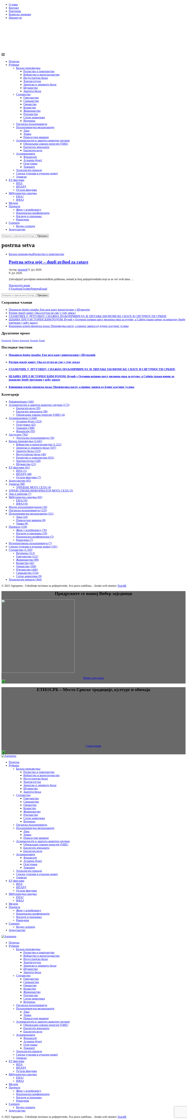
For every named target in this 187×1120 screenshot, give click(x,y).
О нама (13, 4)
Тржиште (29, 166)
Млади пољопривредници (28, 507)
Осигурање (30, 163)
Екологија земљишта (36, 147)
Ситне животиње (34, 117)
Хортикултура (32, 81)
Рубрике (14, 64)
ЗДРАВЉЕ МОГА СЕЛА (33, 487)
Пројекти (14, 206)
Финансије (30, 156)
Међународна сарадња (23, 193)
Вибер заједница (93, 678)
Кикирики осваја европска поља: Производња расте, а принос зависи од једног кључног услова (69, 326)
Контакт (14, 7)
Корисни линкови (20, 14)
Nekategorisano (21, 401)
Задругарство (17, 229)
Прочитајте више (19, 285)
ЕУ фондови (16, 180)
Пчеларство (30, 114)
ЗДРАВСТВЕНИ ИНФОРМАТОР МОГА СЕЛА (41, 490)
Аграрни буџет (32, 160)
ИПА (19, 183)
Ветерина (29, 120)
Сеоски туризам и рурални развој (37, 173)
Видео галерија (25, 226)
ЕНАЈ (19, 196)
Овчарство (30, 104)
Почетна (14, 61)
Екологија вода (32, 150)
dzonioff (23, 269)
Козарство (29, 107)
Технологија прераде (29, 170)
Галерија (14, 222)
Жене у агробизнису (28, 209)
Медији (13, 203)
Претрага (42, 236)
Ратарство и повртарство (38, 71)
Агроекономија (25, 153)
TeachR (121, 585)
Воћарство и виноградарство (41, 74)
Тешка (27, 133)
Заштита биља (32, 91)
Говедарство (31, 97)
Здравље (21, 176)
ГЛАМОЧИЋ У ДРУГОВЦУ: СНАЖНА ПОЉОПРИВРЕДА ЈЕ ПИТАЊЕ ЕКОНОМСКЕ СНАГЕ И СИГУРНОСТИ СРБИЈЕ (88, 316)
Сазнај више (93, 745)
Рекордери (22, 219)
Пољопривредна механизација (35, 127)
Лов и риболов (20, 493)
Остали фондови (26, 189)
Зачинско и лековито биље (39, 84)
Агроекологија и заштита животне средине (43, 140)
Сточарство (23, 94)
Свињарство (31, 100)
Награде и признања (29, 216)
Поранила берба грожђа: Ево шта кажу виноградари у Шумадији (49, 309)
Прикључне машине (36, 137)
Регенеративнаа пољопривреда (30, 543)
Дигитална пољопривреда (35, 437)
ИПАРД (21, 186)
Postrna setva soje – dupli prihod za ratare (48, 262)
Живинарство (32, 110)
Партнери (15, 11)
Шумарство (30, 87)
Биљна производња (28, 68)
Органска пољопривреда (31, 124)
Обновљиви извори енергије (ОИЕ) (45, 143)
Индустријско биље (35, 77)
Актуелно (18, 434)
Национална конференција (32, 212)
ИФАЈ (20, 199)
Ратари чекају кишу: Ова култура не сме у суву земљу (42, 312)
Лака (26, 130)
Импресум (15, 17)
